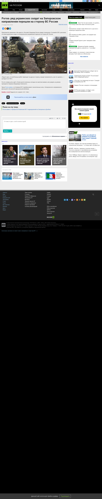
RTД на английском (52, 206)
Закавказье (84, 12)
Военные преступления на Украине (29, 12)
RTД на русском (51, 208)
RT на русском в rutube (91, 1)
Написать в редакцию (30, 203)
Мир (14, 9)
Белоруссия (61, 12)
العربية (11, 1)
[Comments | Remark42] (34, 127)
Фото (90, 9)
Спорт (53, 9)
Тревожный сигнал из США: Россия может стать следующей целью (86, 76)
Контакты (27, 199)
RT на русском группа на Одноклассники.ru (93, 1)
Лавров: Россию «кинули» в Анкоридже (85, 85)
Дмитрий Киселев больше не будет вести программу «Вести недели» (86, 71)
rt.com (16, 224)
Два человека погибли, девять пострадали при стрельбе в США (82, 35)
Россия (20, 9)
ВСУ (3, 103)
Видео (96, 9)
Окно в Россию (51, 211)
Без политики (71, 9)
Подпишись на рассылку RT (99, 1)
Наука (60, 9)
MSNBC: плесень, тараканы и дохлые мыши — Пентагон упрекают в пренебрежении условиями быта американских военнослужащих (83, 150)
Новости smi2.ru (4, 141)
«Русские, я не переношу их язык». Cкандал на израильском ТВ (86, 81)
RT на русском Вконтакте (85, 1)
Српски (49, 201)
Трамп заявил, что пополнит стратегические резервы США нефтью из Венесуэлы (81, 53)
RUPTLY (49, 210)
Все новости (84, 56)
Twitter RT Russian (87, 1)
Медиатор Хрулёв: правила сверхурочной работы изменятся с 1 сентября (82, 47)
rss (97, 1)
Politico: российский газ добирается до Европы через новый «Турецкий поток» (89, 137)
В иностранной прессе (73, 132)
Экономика (44, 9)
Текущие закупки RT (30, 201)
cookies (55, 496)
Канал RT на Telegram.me (83, 1)
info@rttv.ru (79, 225)
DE (5, 1)
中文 (19, 1)
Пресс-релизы (28, 192)
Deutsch (49, 194)
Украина (54, 12)
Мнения (82, 9)
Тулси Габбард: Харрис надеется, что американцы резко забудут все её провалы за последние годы (83, 155)
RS (16, 1)
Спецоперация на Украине (11, 12)
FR (8, 1)
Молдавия (68, 12)
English (48, 192)
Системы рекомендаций (31, 206)
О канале (27, 194)
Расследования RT (93, 12)
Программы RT (28, 197)
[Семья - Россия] (61, 5)
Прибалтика (76, 12)
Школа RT (49, 213)
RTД (61, 1)
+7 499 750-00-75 (62, 225)
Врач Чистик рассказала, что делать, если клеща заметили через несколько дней (84, 23)
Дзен (34, 97)
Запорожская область (12, 103)
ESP (14, 1)
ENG (3, 1)
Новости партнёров (30, 204)
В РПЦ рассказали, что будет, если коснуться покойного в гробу (84, 90)
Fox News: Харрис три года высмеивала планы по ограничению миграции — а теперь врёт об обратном (84, 144)
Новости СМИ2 (71, 63)
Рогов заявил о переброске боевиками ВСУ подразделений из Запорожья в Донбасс (27, 109)
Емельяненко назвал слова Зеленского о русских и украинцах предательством (83, 29)
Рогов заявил (9, 87)
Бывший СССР (31, 9)
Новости (6, 9)
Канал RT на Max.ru (89, 1)
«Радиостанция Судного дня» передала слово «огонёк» (82, 41)
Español (49, 199)
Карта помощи (46, 12)
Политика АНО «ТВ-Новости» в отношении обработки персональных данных (26, 227)
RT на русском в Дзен (95, 1)
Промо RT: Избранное (30, 196)
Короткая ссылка (63, 24)
